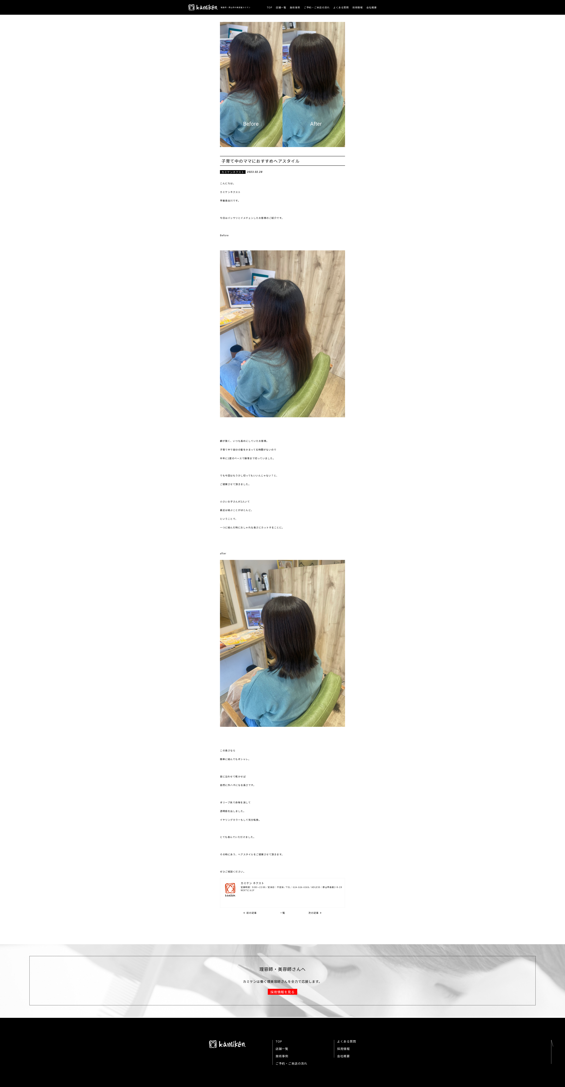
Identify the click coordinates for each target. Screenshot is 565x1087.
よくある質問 (341, 7)
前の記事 (251, 912)
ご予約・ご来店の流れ (317, 7)
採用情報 (357, 7)
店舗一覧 (281, 7)
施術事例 (295, 7)
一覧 (282, 912)
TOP (269, 7)
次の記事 (313, 912)
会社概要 (371, 7)
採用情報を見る (282, 991)
